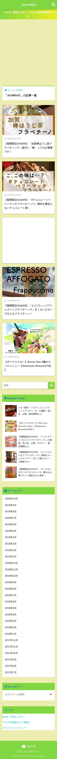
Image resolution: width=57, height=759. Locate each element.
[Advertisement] (28, 52)
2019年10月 (11, 498)
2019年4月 (11, 537)
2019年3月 (11, 543)
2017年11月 (11, 646)
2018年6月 (11, 601)
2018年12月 (11, 563)
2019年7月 (11, 518)
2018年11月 (11, 569)
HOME (31, 746)
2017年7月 (11, 672)
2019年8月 (11, 511)
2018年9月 (11, 582)
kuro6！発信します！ (13, 716)
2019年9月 (11, 505)
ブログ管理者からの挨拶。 (16, 722)
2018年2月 (11, 627)
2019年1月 (11, 556)
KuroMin (29, 4)
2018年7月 (11, 595)
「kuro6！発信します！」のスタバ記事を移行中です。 (28, 14)
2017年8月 (11, 666)
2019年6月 (11, 524)
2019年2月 (11, 550)
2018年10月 (11, 576)
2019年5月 (11, 531)
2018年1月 (11, 634)
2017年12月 (11, 640)
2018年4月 (11, 614)
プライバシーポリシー (14, 728)
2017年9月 (11, 659)
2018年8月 (11, 589)
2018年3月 (11, 621)
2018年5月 (11, 608)
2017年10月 (11, 653)
